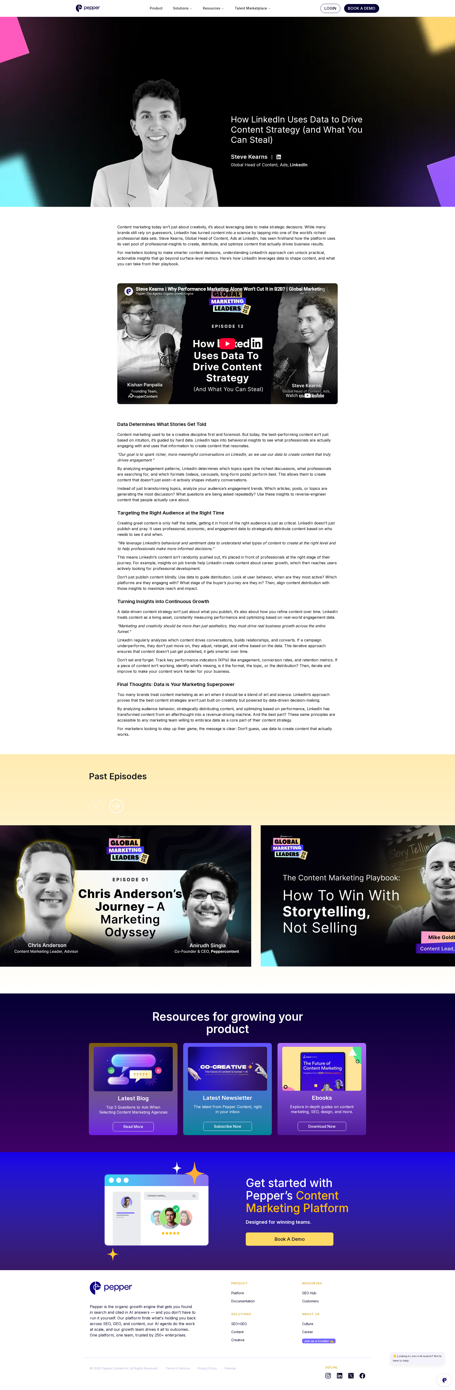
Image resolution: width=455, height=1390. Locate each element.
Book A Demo (361, 8)
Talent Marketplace (251, 8)
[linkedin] (339, 1376)
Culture (307, 1324)
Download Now (322, 1126)
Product (156, 8)
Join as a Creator (319, 1341)
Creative (238, 1340)
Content (237, 1332)
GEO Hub (309, 1293)
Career (307, 1332)
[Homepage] (111, 1288)
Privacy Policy (207, 1368)
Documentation (243, 1301)
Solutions (181, 8)
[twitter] (351, 1376)
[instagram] (328, 1376)
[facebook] (362, 1376)
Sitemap (230, 1368)
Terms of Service (178, 1368)
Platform (237, 1293)
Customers (310, 1301)
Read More (133, 1126)
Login (330, 8)
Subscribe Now (227, 1126)
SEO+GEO (239, 1324)
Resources (211, 8)
